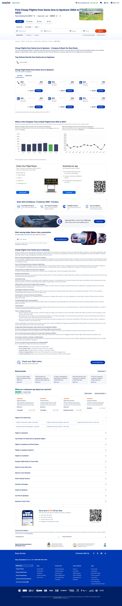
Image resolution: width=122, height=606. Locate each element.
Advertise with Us (77, 577)
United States (37, 41)
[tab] (19, 21)
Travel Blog (57, 579)
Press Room (75, 571)
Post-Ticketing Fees (95, 581)
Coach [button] (36, 27)
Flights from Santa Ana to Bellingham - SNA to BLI (27, 426)
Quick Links (19, 565)
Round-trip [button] (19, 27)
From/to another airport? (89, 35)
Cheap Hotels (40, 571)
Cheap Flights (40, 569)
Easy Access (20, 553)
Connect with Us (82, 553)
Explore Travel (15, 2)
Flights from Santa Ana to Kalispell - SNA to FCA (58, 422)
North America (29, 41)
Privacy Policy (24, 244)
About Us (75, 569)
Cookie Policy (94, 571)
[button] (87, 2)
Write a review (88, 393)
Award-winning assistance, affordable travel (23, 544)
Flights (23, 41)
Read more (19, 382)
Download (69, 192)
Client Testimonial (77, 575)
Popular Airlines (20, 569)
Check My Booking (59, 569)
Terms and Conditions (58, 596)
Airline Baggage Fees (60, 575)
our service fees (29, 533)
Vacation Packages (41, 575)
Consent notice (18, 244)
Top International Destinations (23, 578)
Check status (22, 192)
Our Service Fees (95, 579)
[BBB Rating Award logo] (105, 546)
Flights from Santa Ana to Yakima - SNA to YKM (58, 426)
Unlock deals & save (61, 239)
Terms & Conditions (95, 575)
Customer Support (59, 571)
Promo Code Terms (67, 536)
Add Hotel (29, 35)
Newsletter (75, 579)
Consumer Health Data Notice (98, 583)
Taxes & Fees (94, 577)
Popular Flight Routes (21, 572)
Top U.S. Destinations (21, 575)
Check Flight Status (97, 362)
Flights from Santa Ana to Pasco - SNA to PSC (88, 422)
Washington (44, 41)
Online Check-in (58, 573)
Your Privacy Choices (21, 582)
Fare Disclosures (20, 536)
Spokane (51, 41)
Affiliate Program (77, 573)
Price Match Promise (95, 573)
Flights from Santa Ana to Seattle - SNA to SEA (27, 422)
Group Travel (40, 577)
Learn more (38, 223)
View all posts (101, 371)
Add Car (37, 35)
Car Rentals (39, 573)
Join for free (99, 221)
